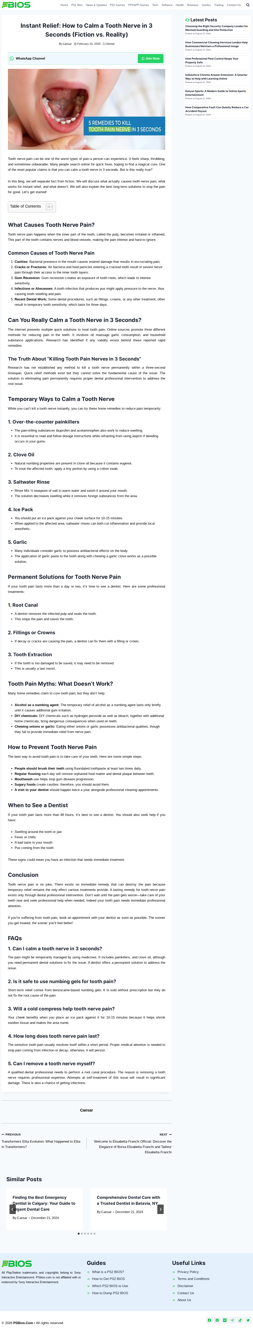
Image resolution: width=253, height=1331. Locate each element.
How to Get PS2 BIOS (108, 1279)
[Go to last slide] (12, 1209)
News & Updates (96, 5)
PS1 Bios (77, 5)
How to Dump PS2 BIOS (110, 1293)
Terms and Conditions (193, 1279)
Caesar (67, 43)
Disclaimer (185, 1286)
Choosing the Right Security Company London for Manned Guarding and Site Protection (216, 28)
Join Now (152, 58)
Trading (219, 5)
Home (64, 5)
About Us (184, 1300)
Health (180, 5)
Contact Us (234, 5)
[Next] (160, 1209)
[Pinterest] (217, 1320)
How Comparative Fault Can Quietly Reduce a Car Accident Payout (217, 109)
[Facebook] (209, 1320)
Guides (206, 5)
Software (167, 5)
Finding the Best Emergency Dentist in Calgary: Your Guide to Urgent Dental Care (44, 1203)
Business (192, 5)
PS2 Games (117, 5)
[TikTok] (240, 1320)
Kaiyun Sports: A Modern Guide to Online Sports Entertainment (215, 93)
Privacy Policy (188, 1272)
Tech (155, 5)
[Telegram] (232, 1320)
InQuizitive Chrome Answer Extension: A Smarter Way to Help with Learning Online (216, 76)
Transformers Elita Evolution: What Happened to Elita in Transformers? (41, 1141)
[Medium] (225, 1320)
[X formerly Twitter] (248, 1320)
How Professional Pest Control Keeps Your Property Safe (211, 60)
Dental (110, 43)
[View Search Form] (247, 5)
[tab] (79, 1234)
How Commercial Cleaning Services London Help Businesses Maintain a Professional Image (216, 44)
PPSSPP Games (138, 5)
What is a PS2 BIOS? (108, 1272)
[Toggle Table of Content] (47, 206)
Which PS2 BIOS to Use (110, 1286)
